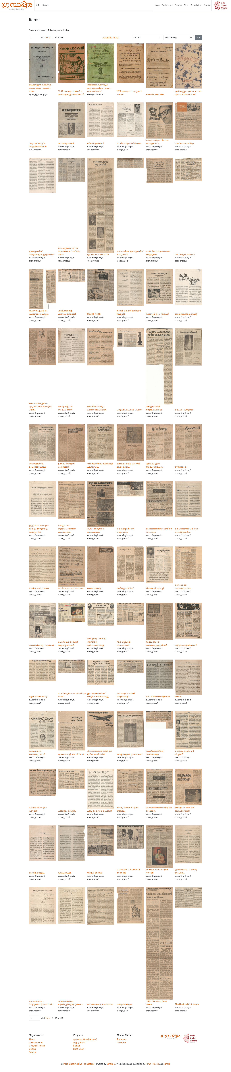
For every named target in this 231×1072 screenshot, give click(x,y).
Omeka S (111, 1064)
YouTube (121, 1042)
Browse (178, 5)
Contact (32, 1049)
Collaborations (36, 1042)
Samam (76, 1046)
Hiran (148, 1064)
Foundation (195, 5)
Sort (198, 37)
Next (48, 37)
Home (157, 5)
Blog (186, 5)
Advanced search (110, 37)
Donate (206, 5)
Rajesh (155, 1064)
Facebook (122, 1039)
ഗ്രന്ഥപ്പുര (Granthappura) (85, 1039)
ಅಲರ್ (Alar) (78, 1049)
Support (32, 1052)
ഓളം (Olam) (78, 1042)
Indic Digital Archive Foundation (78, 1064)
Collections (167, 5)
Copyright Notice (37, 1046)
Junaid (166, 1064)
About (31, 1039)
